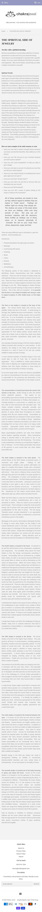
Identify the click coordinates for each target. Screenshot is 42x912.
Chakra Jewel (11, 900)
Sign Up (36, 884)
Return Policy (21, 854)
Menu (6, 3)
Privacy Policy (21, 851)
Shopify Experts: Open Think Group (27, 900)
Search (21, 856)
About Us (21, 848)
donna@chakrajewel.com (21, 868)
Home (3, 31)
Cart (38, 3)
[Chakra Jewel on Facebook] (20, 894)
